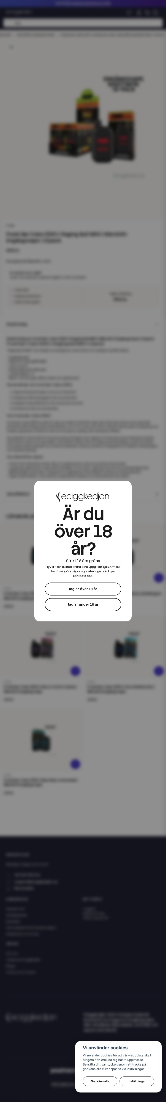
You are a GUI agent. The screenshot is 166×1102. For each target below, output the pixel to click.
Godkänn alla (100, 1081)
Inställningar (137, 1081)
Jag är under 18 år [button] (83, 604)
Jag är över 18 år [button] (83, 589)
